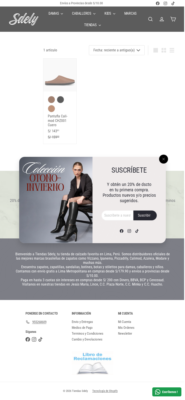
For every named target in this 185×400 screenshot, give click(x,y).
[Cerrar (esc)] (161, 159)
